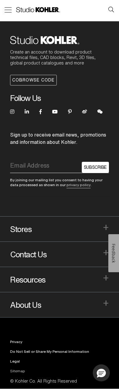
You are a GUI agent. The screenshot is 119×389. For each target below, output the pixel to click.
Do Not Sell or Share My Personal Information (49, 351)
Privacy (16, 342)
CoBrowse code (33, 80)
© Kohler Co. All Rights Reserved (43, 381)
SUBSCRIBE (95, 167)
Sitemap (17, 371)
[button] (101, 372)
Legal (15, 361)
